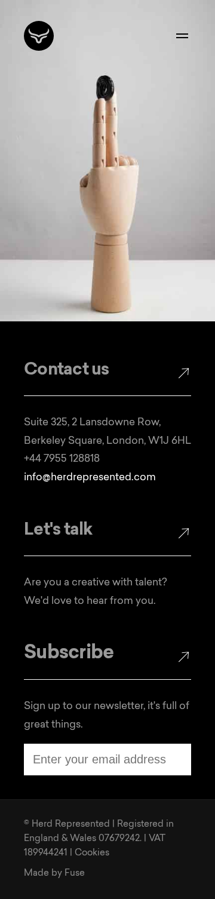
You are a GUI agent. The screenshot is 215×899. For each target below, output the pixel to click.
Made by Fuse (54, 873)
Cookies (92, 853)
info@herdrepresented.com (90, 477)
